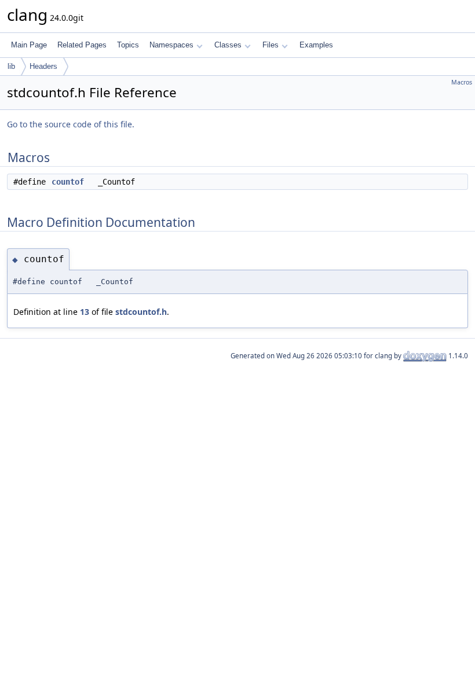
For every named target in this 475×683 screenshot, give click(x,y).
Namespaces (171, 45)
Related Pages (82, 45)
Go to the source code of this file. (70, 124)
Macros (461, 82)
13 (84, 311)
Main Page (29, 45)
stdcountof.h (141, 311)
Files (270, 45)
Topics (128, 45)
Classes (228, 45)
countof (68, 181)
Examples (316, 45)
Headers (43, 66)
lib (11, 66)
